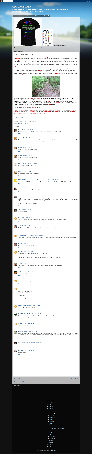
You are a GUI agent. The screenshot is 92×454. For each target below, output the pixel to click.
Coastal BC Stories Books (24, 313)
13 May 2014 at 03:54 (29, 129)
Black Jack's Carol (22, 331)
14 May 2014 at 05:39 (37, 279)
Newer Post (18, 379)
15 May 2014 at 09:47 (32, 331)
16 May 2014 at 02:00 (29, 350)
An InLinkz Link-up (18, 117)
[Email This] (30, 121)
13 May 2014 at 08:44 (53, 179)
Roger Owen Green (22, 163)
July (51, 419)
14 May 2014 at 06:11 (37, 305)
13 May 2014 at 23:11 (26, 263)
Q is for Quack (53, 430)
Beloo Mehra (21, 323)
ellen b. (19, 137)
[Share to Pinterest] (35, 121)
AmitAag (20, 147)
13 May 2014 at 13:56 (27, 217)
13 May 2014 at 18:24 (26, 243)
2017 (50, 402)
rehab (20, 123)
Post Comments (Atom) (26, 381)
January (52, 438)
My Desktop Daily (22, 288)
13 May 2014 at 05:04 (27, 137)
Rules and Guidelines (20, 15)
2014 (50, 408)
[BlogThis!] (31, 121)
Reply (19, 133)
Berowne (20, 171)
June (51, 421)
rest (27, 123)
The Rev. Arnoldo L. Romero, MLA (26, 235)
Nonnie (19, 217)
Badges (29, 15)
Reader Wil (20, 129)
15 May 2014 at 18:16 (36, 342)
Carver (19, 187)
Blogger (54, 450)
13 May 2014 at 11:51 (33, 196)
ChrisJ (19, 209)
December (52, 410)
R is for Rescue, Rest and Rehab (57, 428)
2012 (50, 442)
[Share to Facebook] (34, 121)
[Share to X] (33, 121)
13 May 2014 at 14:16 (25, 225)
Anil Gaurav (21, 271)
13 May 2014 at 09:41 (26, 187)
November (52, 411)
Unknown (20, 251)
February (52, 436)
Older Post (74, 379)
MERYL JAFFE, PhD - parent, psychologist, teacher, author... (32, 179)
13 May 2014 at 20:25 (28, 251)
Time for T (52, 424)
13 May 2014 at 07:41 (27, 155)
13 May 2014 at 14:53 (40, 235)
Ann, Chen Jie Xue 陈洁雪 (24, 342)
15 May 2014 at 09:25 (29, 323)
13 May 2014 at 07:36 (27, 147)
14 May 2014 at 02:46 (29, 271)
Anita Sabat (21, 350)
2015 (50, 406)
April (51, 432)
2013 (50, 440)
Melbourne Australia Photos (25, 279)
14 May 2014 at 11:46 (36, 313)
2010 (50, 446)
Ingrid (19, 263)
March (51, 434)
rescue (24, 123)
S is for (51, 426)
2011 (50, 444)
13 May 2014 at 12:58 (26, 209)
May (51, 423)
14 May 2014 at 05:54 (32, 288)
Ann (19, 225)
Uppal (19, 243)
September (52, 415)
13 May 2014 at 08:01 (33, 163)
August (51, 417)
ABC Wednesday (21, 6)
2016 (50, 404)
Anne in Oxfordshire (23, 196)
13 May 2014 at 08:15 (28, 171)
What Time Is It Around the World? (41, 15)
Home (46, 379)
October (52, 413)
